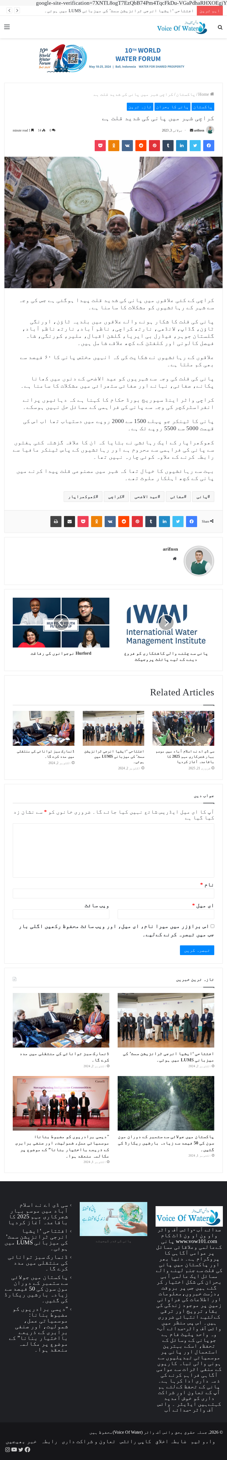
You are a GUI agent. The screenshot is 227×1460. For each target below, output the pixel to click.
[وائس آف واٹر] (113, 60)
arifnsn (199, 130)
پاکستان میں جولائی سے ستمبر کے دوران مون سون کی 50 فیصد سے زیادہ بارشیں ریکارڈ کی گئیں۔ (166, 1143)
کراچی (115, 496)
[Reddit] (140, 145)
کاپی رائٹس (135, 1441)
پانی (202, 496)
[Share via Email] (69, 521)
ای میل (203, 905)
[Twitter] (195, 145)
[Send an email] (191, 130)
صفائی (177, 496)
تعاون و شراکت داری (89, 1441)
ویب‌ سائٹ (97, 905)
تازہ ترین (140, 106)
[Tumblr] (168, 145)
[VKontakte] (127, 145)
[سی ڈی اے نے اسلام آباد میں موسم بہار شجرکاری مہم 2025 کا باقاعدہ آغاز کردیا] (183, 728)
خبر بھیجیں (21, 1441)
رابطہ (49, 1441)
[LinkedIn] (181, 145)
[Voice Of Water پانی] (182, 27)
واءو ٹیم (203, 1441)
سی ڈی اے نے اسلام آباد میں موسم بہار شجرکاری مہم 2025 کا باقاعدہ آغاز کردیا (185, 756)
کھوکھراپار (82, 496)
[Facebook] (208, 145)
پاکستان (185, 94)
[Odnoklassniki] (113, 145)
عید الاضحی (146, 496)
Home (204, 94)
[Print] (55, 521)
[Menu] (7, 29)
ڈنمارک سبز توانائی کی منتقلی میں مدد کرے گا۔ (38, 1262)
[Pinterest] (154, 145)
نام (207, 884)
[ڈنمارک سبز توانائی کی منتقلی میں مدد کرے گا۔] (43, 728)
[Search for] (220, 29)
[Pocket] (100, 145)
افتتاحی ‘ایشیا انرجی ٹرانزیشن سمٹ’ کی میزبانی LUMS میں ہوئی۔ (119, 10)
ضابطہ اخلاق (171, 1441)
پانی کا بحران (172, 106)
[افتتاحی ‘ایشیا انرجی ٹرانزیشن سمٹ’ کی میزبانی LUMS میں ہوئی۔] (114, 728)
